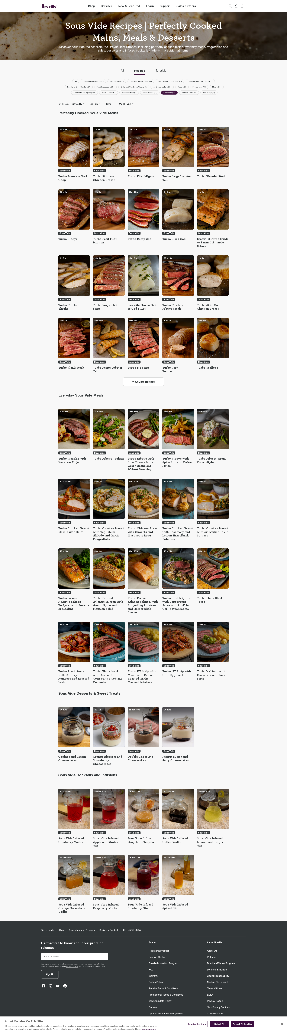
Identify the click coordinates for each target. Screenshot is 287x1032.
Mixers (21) (216, 87)
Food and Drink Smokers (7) (78, 87)
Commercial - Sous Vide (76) (170, 81)
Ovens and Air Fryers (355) (84, 93)
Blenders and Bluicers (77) (141, 81)
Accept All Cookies (242, 1024)
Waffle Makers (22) (189, 93)
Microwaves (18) (199, 87)
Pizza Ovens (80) (109, 93)
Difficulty (76, 103)
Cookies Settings (197, 1024)
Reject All (219, 1024)
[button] (106, 6)
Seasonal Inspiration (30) (93, 81)
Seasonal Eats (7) (129, 93)
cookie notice (149, 1029)
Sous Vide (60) (169, 93)
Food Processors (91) (105, 87)
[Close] (282, 1024)
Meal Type (125, 103)
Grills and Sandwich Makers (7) (134, 87)
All (76, 81)
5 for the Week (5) (117, 81)
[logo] (49, 6)
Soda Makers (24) (150, 93)
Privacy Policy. (72, 966)
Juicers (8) (182, 87)
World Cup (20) (209, 93)
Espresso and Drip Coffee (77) (200, 81)
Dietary (94, 103)
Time (109, 103)
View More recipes (143, 381)
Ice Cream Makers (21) (162, 87)
